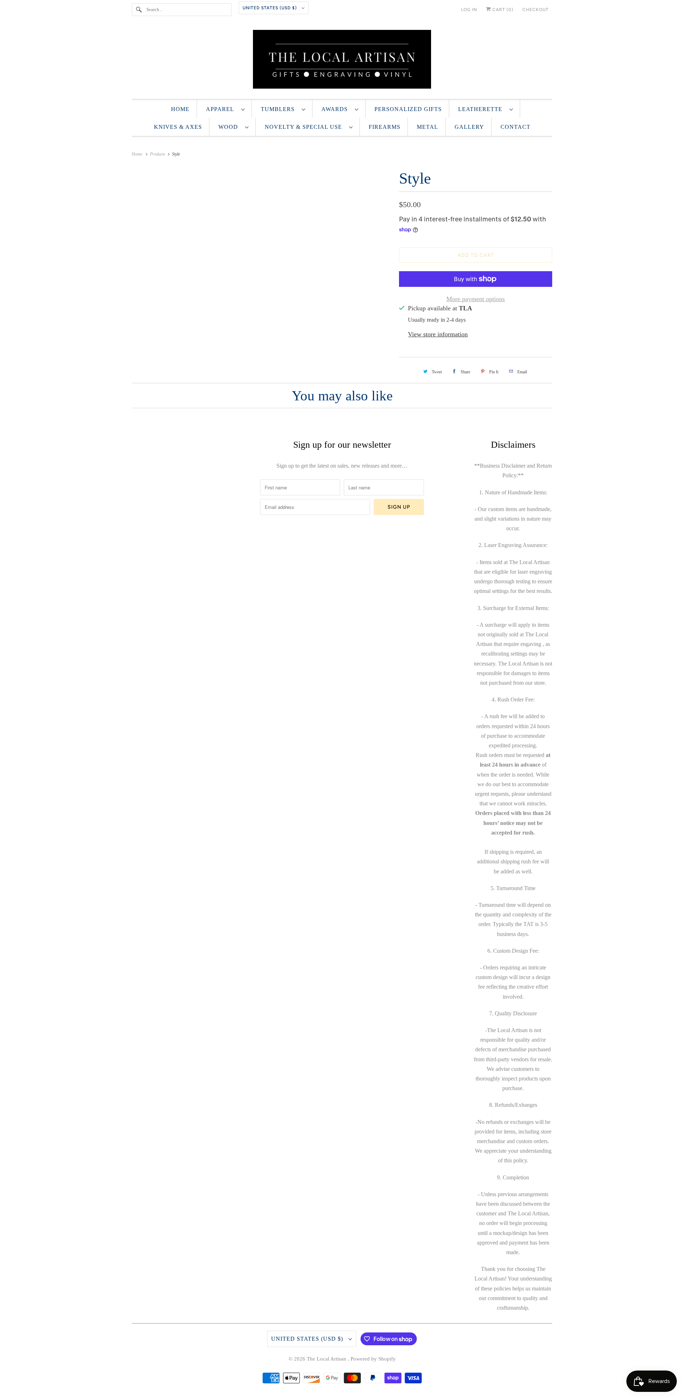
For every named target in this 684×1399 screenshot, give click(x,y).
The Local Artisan (327, 1359)
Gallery (469, 127)
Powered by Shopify (373, 1359)
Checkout (535, 9)
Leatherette (482, 109)
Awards (336, 109)
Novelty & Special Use (305, 127)
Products (158, 154)
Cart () (502, 9)
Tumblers (279, 109)
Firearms (384, 127)
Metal (427, 127)
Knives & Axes (178, 127)
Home (180, 109)
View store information (438, 334)
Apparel (222, 109)
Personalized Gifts (408, 109)
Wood (230, 127)
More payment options (475, 299)
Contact (515, 127)
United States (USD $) (270, 7)
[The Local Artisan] (342, 61)
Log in (469, 9)
